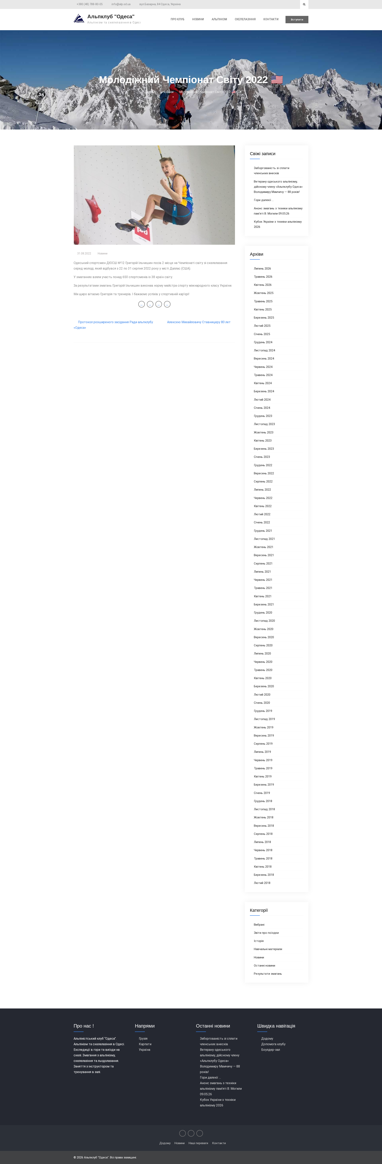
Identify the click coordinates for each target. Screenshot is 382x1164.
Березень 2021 (264, 604)
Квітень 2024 (263, 383)
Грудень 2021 (263, 531)
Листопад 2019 (264, 719)
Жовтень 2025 (263, 293)
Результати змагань (268, 973)
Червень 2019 (263, 760)
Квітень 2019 (263, 776)
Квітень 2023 (263, 440)
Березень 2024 (264, 391)
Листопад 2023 (264, 424)
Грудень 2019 (263, 711)
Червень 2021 (263, 580)
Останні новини (264, 965)
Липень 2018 (262, 842)
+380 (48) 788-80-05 (90, 4)
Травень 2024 (263, 375)
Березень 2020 (264, 686)
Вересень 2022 (264, 473)
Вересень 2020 (264, 637)
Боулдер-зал (270, 1050)
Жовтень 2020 (263, 629)
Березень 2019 (264, 784)
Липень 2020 (262, 653)
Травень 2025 (263, 301)
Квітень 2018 (263, 866)
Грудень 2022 (263, 465)
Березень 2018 (264, 875)
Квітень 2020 (263, 678)
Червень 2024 (263, 367)
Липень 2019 (262, 752)
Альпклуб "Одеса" (110, 16)
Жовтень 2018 (263, 817)
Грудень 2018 (263, 801)
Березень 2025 (264, 317)
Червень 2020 (263, 662)
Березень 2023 (264, 449)
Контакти (271, 19)
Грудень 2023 (263, 416)
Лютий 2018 (262, 883)
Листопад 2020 (264, 621)
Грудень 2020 (263, 612)
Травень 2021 (263, 588)
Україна (144, 1050)
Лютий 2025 (262, 326)
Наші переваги (198, 1143)
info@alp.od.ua (121, 4)
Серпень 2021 (263, 563)
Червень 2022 (263, 498)
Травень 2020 (263, 670)
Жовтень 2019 (263, 727)
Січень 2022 (262, 522)
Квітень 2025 (263, 309)
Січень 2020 (262, 703)
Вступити (297, 19)
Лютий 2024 (262, 399)
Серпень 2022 (263, 481)
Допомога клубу (273, 1044)
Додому (267, 1038)
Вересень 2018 (264, 826)
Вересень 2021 (264, 555)
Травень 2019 (263, 768)
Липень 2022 (262, 489)
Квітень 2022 (263, 506)
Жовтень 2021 (263, 547)
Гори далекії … (264, 200)
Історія (259, 941)
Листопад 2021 (264, 539)
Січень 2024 (262, 408)
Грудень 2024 (263, 342)
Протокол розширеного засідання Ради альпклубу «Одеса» (113, 325)
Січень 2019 (262, 793)
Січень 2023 (262, 457)
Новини (102, 253)
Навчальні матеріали (268, 949)
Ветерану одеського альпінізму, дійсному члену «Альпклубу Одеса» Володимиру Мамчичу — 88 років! (278, 187)
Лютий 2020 (262, 694)
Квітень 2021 (263, 596)
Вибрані (259, 924)
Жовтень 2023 (263, 432)
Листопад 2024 (264, 350)
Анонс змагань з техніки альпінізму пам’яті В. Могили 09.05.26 (221, 1088)
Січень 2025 (262, 334)
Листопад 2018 (264, 809)
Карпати (145, 1044)
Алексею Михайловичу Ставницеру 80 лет (199, 322)
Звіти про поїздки (266, 933)
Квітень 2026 (263, 285)
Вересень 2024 (264, 358)
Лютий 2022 (262, 514)
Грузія (143, 1038)
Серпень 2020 (263, 645)
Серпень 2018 (263, 834)
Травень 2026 (263, 276)
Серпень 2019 (263, 743)
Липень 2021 (262, 571)
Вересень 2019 (264, 735)
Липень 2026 (262, 268)
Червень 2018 (263, 850)
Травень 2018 (263, 858)
